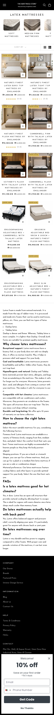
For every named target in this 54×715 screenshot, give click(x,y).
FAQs (5, 635)
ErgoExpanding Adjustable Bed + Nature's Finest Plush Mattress (13, 288)
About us (7, 602)
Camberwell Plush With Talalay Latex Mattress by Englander (40, 186)
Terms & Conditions (11, 621)
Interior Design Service (13, 583)
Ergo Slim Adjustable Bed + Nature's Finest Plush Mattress (40, 288)
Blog (5, 597)
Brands (6, 573)
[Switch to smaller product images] (50, 47)
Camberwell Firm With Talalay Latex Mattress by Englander (40, 138)
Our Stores (8, 569)
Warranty (7, 630)
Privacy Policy (9, 625)
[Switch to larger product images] (45, 47)
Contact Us (8, 607)
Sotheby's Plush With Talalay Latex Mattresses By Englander (14, 186)
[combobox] (8, 690)
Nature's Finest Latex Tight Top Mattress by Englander (40, 87)
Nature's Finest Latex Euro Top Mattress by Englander (13, 87)
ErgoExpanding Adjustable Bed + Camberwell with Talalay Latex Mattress (13, 235)
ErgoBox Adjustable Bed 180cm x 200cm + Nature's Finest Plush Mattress (40, 235)
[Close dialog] (49, 658)
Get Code (27, 699)
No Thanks (27, 708)
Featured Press (9, 578)
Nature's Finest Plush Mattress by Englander (13, 137)
